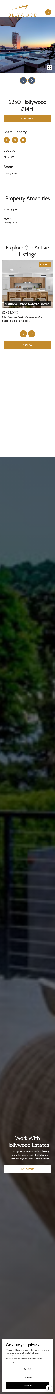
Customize (27, 1377)
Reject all (27, 1369)
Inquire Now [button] (27, 118)
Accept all (28, 1385)
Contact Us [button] (27, 1169)
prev (23, 80)
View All (27, 344)
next (31, 80)
